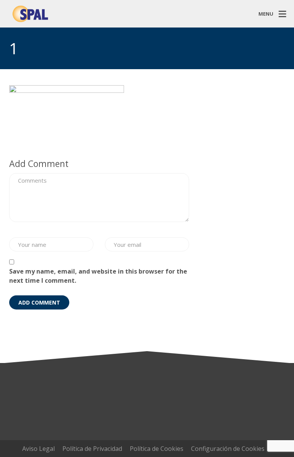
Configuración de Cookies (228, 448)
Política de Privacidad (92, 448)
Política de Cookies (156, 448)
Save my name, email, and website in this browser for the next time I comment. (98, 276)
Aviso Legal (38, 448)
